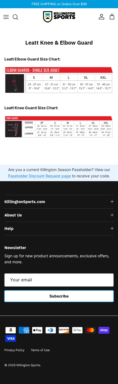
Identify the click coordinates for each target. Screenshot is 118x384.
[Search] (18, 17)
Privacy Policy (14, 350)
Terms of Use (40, 350)
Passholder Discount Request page (39, 176)
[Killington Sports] (59, 17)
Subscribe (59, 296)
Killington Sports (28, 365)
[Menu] (6, 17)
